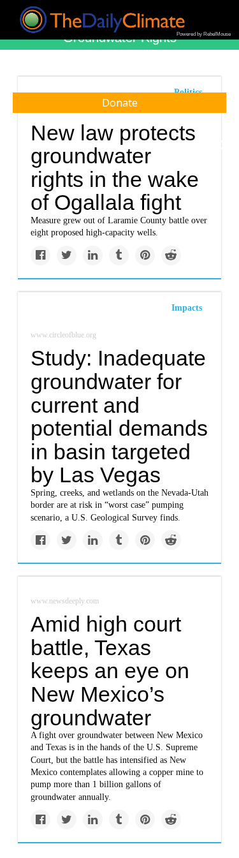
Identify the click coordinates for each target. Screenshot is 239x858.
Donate (120, 103)
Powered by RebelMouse (204, 34)
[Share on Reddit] (171, 255)
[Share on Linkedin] (93, 255)
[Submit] (221, 145)
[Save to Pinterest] (145, 255)
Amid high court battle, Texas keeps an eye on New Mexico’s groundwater (110, 671)
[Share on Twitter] (66, 255)
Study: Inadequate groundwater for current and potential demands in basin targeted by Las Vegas (119, 416)
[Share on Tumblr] (119, 255)
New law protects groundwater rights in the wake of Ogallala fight (115, 168)
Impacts (186, 308)
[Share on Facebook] (40, 255)
